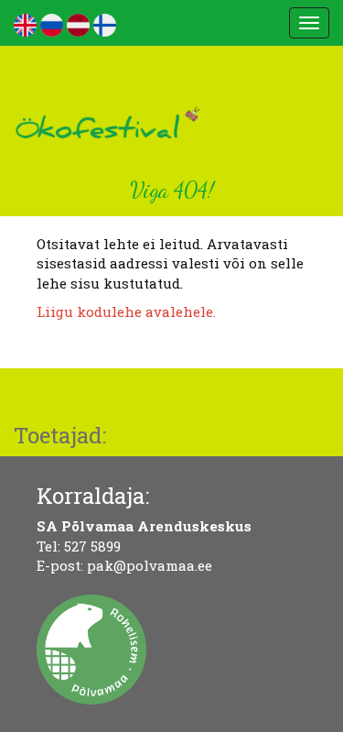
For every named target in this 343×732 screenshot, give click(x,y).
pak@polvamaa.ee (149, 565)
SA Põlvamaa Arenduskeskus (144, 526)
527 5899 (92, 546)
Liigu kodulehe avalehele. (126, 311)
